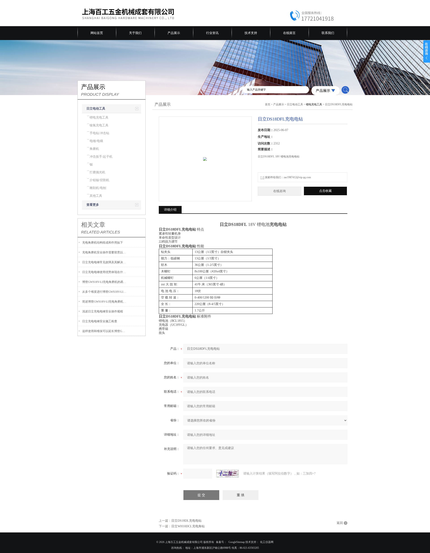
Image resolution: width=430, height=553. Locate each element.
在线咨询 (279, 191)
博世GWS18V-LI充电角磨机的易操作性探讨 (104, 282)
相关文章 (93, 224)
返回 (340, 523)
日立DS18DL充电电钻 (186, 520)
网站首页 (96, 33)
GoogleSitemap (236, 542)
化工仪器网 (266, 542)
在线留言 (289, 33)
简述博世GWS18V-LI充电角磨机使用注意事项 (104, 301)
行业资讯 (212, 33)
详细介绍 (170, 209)
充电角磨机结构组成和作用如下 (102, 242)
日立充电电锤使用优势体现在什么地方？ (104, 272)
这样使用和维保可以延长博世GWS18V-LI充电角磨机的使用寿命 (104, 331)
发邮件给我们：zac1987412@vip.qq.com (288, 177)
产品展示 (174, 33)
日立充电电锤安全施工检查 (99, 321)
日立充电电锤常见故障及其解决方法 (104, 262)
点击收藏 (325, 191)
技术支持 (251, 33)
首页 (267, 104)
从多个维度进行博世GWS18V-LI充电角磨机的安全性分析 (104, 291)
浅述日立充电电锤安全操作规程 (102, 311)
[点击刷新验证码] (227, 473)
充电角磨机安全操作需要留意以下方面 (104, 252)
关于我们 (135, 33)
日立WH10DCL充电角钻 (188, 526)
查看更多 (92, 204)
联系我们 (328, 33)
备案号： (221, 542)
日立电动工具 (95, 108)
